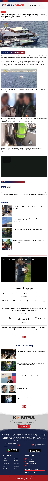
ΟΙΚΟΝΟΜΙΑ (5, 465)
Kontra (6, 437)
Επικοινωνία (14, 476)
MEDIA (15, 461)
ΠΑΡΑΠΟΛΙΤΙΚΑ (6, 463)
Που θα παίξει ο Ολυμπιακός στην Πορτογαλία (34, 194)
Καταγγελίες (11, 1)
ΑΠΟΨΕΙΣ (16, 468)
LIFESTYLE (16, 465)
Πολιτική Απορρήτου (28, 476)
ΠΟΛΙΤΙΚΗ (5, 458)
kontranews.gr (18, 434)
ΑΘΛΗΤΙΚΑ (16, 460)
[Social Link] (30, 5)
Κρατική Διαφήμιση (38, 476)
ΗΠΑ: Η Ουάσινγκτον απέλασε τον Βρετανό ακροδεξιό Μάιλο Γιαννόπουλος (28, 240)
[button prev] (23, 337)
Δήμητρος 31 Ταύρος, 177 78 (34, 459)
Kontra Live (6, 1)
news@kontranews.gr (32, 465)
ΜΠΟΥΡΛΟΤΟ (5, 461)
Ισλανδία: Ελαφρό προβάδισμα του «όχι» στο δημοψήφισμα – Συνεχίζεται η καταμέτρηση (28, 207)
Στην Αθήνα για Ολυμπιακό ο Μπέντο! (10, 194)
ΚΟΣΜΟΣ (16, 458)
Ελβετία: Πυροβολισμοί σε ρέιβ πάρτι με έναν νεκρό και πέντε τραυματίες (28, 229)
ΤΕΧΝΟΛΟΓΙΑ (16, 466)
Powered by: (22, 479)
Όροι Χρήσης (20, 476)
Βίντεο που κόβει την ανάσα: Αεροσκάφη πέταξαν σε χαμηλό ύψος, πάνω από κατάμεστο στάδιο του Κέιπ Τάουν (29, 218)
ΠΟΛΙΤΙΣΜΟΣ (16, 463)
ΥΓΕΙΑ (4, 466)
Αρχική (1, 1)
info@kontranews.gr (31, 463)
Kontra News (27, 437)
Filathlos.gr (36, 438)
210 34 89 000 (30, 461)
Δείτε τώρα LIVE (24, 426)
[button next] (25, 337)
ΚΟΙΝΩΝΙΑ (5, 460)
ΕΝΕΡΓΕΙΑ (5, 468)
